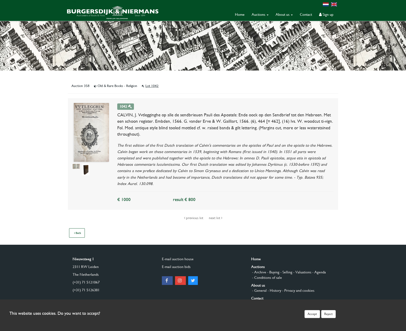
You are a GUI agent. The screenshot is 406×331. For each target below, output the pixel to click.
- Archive (258, 272)
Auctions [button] (259, 14)
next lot (215, 218)
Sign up (327, 14)
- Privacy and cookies (297, 290)
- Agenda (318, 272)
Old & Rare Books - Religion (117, 86)
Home (240, 14)
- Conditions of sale (266, 277)
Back (78, 233)
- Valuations (301, 272)
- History (274, 290)
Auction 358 (80, 86)
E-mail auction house (178, 259)
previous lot (194, 218)
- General (259, 290)
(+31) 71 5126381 (86, 290)
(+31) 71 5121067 (86, 282)
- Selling (285, 272)
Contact (306, 14)
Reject (328, 314)
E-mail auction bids (176, 266)
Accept (312, 314)
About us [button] (283, 14)
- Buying (272, 272)
